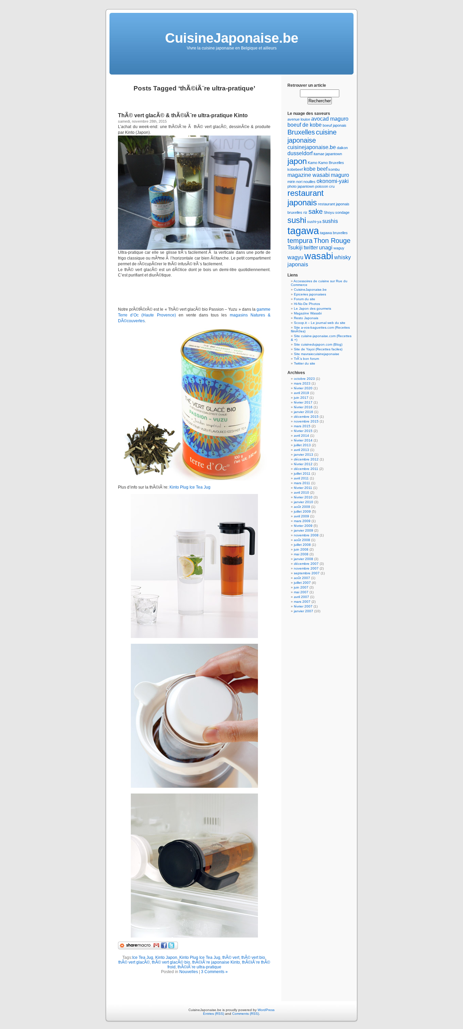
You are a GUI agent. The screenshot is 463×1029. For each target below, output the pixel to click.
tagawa (303, 230)
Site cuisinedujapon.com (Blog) (318, 344)
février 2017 (303, 402)
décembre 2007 (306, 563)
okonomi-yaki (333, 181)
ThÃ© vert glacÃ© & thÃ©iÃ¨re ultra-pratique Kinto (183, 115)
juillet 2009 (302, 511)
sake (315, 211)
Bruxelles (301, 132)
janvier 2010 (303, 502)
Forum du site (304, 299)
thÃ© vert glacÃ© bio (171, 962)
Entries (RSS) (213, 1013)
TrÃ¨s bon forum (306, 359)
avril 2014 (301, 435)
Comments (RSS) (245, 1013)
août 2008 (302, 540)
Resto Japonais (306, 318)
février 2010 (303, 497)
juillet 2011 (302, 473)
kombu (334, 169)
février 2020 (303, 388)
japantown (333, 154)
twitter (311, 247)
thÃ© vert (230, 957)
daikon (342, 148)
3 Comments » (214, 971)
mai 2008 (301, 554)
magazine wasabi (308, 175)
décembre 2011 (306, 469)
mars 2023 (302, 383)
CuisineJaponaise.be (231, 37)
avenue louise (298, 119)
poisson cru (325, 186)
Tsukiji (295, 247)
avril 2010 (301, 492)
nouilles (309, 182)
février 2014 (303, 440)
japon (297, 161)
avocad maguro (329, 119)
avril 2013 (301, 450)
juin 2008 (301, 549)
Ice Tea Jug (142, 957)
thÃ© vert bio (253, 957)
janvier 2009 (303, 530)
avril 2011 (301, 478)
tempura (300, 240)
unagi (326, 247)
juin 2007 (301, 587)
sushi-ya (314, 222)
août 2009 (302, 507)
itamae (319, 154)
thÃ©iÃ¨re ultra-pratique (199, 967)
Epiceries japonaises (310, 294)
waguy (339, 248)
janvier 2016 (303, 412)
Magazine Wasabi (308, 313)
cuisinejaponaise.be (311, 147)
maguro (340, 175)
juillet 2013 (302, 445)
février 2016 (303, 407)
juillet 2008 (302, 545)
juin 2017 (301, 397)
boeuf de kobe (304, 125)
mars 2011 (302, 483)
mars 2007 (302, 601)
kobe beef (315, 169)
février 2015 (303, 431)
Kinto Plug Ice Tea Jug (189, 487)
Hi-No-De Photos (307, 304)
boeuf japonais (334, 125)
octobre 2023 (304, 378)
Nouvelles (188, 971)
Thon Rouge (332, 240)
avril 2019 (301, 393)
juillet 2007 (302, 582)
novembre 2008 (306, 535)
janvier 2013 (303, 454)
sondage (342, 212)
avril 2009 (301, 516)
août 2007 (302, 578)
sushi (296, 220)
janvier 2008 (303, 559)
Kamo (312, 163)
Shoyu (329, 212)
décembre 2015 (306, 416)
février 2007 (303, 606)
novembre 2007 (306, 568)
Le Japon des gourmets (312, 308)
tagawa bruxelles (334, 233)
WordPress (266, 1010)
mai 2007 (301, 592)
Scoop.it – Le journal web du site (319, 323)
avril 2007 (301, 597)
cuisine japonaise (312, 136)
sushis (330, 221)
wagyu (295, 257)
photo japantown (300, 186)
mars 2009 (302, 521)
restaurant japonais (305, 197)
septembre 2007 (307, 573)
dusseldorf (300, 153)
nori (299, 182)
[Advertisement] (197, 292)
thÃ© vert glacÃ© (134, 962)
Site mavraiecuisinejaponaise (316, 354)
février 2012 (303, 464)
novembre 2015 (306, 421)
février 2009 (303, 526)
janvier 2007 (303, 611)
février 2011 (303, 488)
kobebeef (295, 169)
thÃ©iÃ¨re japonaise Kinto (216, 962)
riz (305, 212)
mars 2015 (302, 426)
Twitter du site (304, 363)
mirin (291, 182)
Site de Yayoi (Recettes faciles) (318, 349)
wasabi (318, 256)
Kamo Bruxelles (331, 163)
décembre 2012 (306, 459)
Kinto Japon (166, 957)
